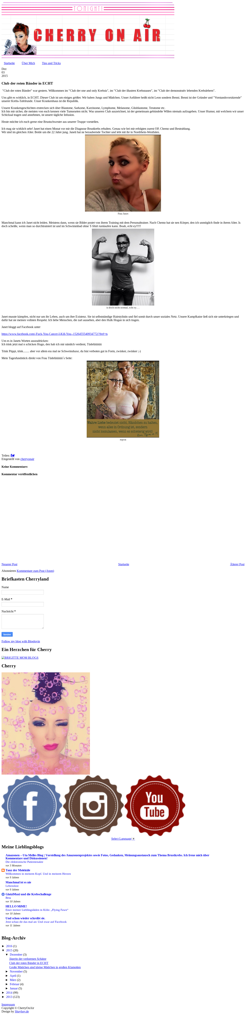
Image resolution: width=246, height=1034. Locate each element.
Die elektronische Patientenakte (24, 861)
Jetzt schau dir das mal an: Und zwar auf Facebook (36, 921)
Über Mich (28, 63)
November (16, 971)
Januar (14, 988)
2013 (9, 996)
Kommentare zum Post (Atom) (35, 570)
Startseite (9, 63)
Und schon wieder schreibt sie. (25, 918)
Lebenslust (12, 885)
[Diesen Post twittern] (13, 455)
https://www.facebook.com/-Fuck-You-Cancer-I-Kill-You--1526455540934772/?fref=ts (55, 334)
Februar (15, 984)
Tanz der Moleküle (18, 870)
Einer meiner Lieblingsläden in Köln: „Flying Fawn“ (37, 909)
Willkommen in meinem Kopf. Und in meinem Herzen (38, 873)
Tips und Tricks (51, 63)
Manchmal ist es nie (18, 882)
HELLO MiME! (16, 906)
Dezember (16, 954)
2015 (9, 950)
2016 (9, 946)
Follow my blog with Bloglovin (21, 641)
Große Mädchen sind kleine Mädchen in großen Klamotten (45, 967)
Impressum (8, 1004)
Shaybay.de (22, 1011)
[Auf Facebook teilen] (11, 455)
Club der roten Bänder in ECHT (28, 963)
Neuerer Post (9, 564)
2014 (9, 992)
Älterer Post (237, 564)
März (13, 980)
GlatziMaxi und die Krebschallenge (28, 894)
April (13, 975)
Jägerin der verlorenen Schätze (27, 958)
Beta (8, 897)
